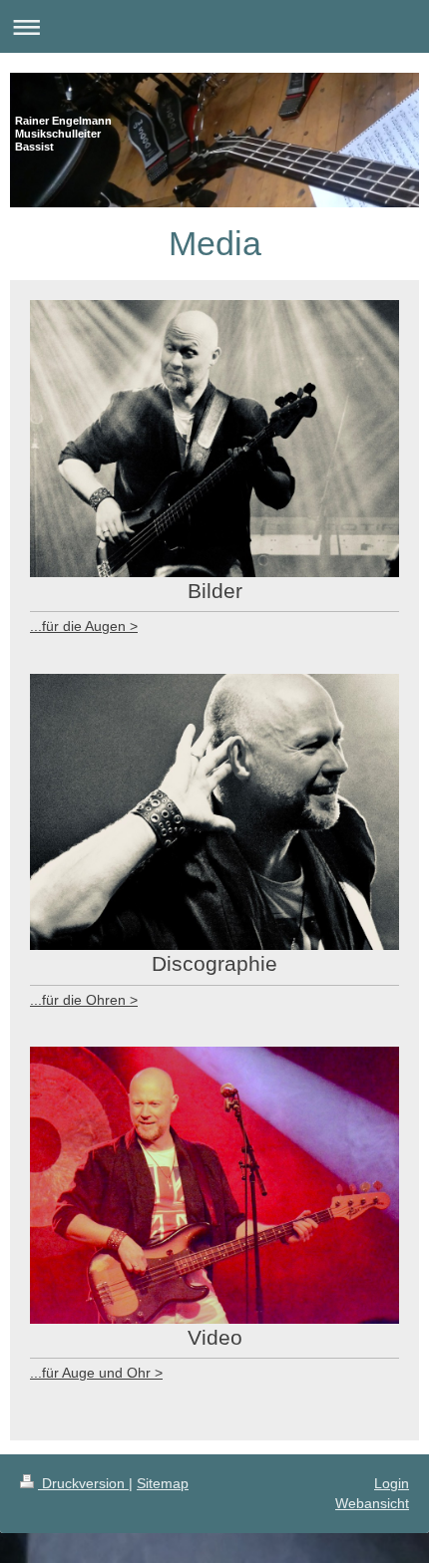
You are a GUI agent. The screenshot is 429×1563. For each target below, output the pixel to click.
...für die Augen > (84, 626)
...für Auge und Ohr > (96, 1373)
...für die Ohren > (84, 1000)
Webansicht (372, 1503)
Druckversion (83, 1483)
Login (391, 1483)
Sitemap (163, 1483)
